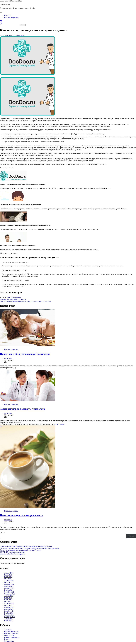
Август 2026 (8, 573)
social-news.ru (5, 4)
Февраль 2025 (9, 607)
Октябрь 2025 (9, 592)
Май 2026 (7, 579)
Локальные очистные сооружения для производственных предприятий (26, 546)
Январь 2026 (8, 586)
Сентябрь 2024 (9, 617)
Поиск (2, 533)
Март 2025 (8, 605)
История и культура (11, 17)
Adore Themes (59, 424)
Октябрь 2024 (9, 615)
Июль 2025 (8, 598)
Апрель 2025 (8, 603)
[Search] (1, 23)
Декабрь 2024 (9, 611)
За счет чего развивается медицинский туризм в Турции (20, 550)
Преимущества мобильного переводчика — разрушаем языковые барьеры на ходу (30, 548)
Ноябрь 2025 (8, 590)
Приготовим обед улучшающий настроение (25, 353)
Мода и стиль (9, 635)
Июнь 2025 (8, 600)
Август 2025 (8, 596)
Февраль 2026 (9, 584)
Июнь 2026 (8, 577)
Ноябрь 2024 (8, 613)
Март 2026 (8, 582)
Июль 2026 (8, 575)
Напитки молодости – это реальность (21, 515)
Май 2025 (7, 601)
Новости (7, 15)
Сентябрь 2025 (9, 594)
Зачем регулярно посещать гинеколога (22, 408)
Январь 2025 (8, 609)
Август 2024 (8, 619)
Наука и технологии (11, 637)
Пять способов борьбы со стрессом (12, 554)
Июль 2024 (8, 620)
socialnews (20, 35)
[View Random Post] (1, 21)
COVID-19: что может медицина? (12, 552)
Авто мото (8, 629)
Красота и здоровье (14, 297)
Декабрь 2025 (9, 588)
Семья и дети (9, 641)
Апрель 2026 (8, 580)
